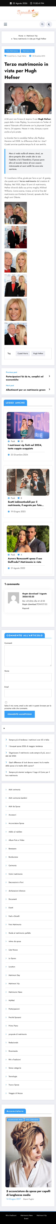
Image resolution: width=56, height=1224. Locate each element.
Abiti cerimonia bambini (18, 798)
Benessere (12, 848)
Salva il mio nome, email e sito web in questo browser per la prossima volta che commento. (27, 707)
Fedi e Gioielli (14, 916)
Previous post (11, 372)
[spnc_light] (49, 24)
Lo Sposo (12, 958)
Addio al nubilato (15, 831)
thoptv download (29, 604)
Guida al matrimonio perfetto (20, 933)
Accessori (12, 814)
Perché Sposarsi (15, 1017)
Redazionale (13, 1042)
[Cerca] (42, 24)
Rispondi (25, 608)
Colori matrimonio (16, 874)
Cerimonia (12, 865)
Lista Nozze (13, 950)
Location (12, 966)
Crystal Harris (11, 56)
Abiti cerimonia (14, 789)
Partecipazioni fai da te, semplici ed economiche (24, 378)
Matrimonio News (15, 992)
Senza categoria (15, 1068)
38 (22, 441)
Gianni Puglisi (43, 1199)
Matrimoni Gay (14, 975)
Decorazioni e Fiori (16, 882)
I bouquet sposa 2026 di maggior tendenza (26, 746)
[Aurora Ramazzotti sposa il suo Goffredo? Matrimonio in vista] (28, 538)
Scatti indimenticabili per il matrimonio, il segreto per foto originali (25, 503)
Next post (10, 385)
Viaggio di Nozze (16, 1093)
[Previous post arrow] (49, 376)
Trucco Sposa (14, 1084)
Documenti (13, 899)
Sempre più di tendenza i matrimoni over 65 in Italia (29, 739)
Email (6, 687)
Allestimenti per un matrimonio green (26, 389)
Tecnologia (13, 1076)
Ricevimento (13, 1051)
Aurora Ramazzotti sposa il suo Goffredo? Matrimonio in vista (25, 560)
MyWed (11, 1000)
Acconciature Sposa (16, 823)
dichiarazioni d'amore (17, 890)
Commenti (8, 643)
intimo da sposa (15, 941)
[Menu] (5, 24)
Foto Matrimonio (12, 51)
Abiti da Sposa (14, 806)
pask (13, 441)
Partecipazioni (14, 1009)
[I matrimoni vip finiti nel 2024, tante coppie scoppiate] (28, 425)
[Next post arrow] (49, 389)
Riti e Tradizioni (15, 1059)
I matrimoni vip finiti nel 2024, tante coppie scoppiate (25, 446)
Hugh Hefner (21, 56)
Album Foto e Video (16, 840)
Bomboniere (13, 857)
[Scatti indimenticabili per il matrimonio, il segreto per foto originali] (28, 482)
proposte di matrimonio (18, 1034)
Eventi (11, 907)
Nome (6, 671)
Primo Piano (13, 1025)
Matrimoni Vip (28, 51)
